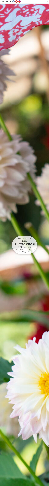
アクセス (28, 251)
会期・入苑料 (21, 251)
